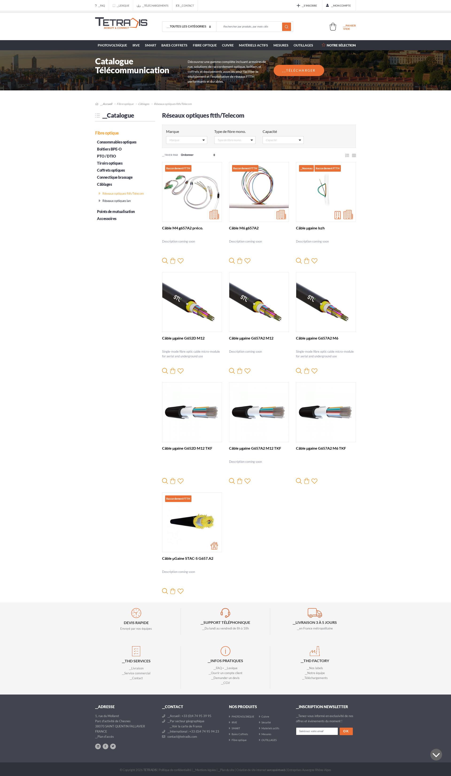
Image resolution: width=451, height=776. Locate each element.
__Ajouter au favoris (180, 261)
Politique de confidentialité (175, 770)
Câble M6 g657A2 (244, 228)
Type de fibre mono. (230, 131)
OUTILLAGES (303, 45)
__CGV (225, 683)
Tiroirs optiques (109, 163)
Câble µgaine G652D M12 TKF (187, 448)
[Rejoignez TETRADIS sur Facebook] (105, 746)
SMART (150, 45)
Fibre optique (205, 45)
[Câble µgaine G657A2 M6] (326, 302)
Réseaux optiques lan (116, 201)
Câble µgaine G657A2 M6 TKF (321, 448)
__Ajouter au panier (173, 261)
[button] (186, 141)
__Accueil (106, 104)
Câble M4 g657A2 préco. (182, 228)
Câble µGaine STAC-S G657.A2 (187, 558)
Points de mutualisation (116, 211)
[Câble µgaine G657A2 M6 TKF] (326, 412)
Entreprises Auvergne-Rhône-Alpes (309, 770)
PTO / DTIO (106, 156)
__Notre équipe (315, 673)
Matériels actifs (253, 45)
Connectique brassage (114, 177)
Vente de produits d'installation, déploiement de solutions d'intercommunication (121, 26)
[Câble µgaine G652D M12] (192, 302)
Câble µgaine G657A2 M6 (317, 338)
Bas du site (436, 755)
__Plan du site (226, 770)
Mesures (280, 45)
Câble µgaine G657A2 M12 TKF (255, 448)
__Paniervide (349, 27)
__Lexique (123, 5)
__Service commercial (136, 673)
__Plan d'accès (104, 736)
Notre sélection (341, 45)
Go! (286, 27)
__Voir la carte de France (185, 726)
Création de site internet (260, 770)
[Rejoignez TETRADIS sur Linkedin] (98, 746)
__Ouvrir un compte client (225, 673)
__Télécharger (299, 70)
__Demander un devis (225, 678)
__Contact (187, 5)
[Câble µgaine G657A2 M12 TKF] (259, 412)
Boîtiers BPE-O (109, 149)
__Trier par (170, 155)
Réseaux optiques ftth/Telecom (123, 193)
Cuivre (228, 45)
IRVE (136, 45)
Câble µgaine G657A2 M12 (251, 338)
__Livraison (136, 668)
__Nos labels (315, 668)
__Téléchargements (155, 5)
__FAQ (101, 5)
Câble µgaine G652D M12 (183, 338)
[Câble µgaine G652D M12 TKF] (192, 412)
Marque (172, 131)
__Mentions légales (204, 770)
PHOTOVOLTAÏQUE (112, 45)
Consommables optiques (116, 142)
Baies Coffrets (174, 45)
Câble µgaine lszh (310, 228)
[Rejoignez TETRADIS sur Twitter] (113, 746)
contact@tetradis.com (182, 736)
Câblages (143, 104)
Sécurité (266, 722)
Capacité (270, 131)
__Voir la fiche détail (165, 261)
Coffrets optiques (111, 170)
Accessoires (107, 218)
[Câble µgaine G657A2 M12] (259, 302)
